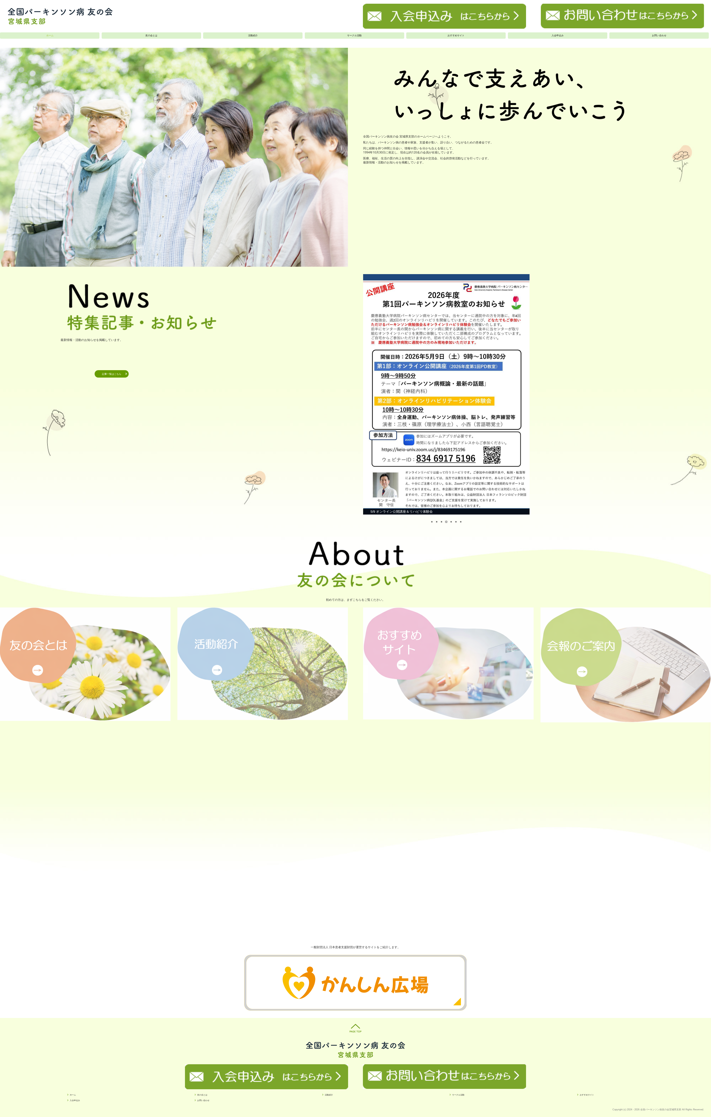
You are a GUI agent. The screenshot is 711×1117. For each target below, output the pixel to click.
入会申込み (558, 35)
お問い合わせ (659, 35)
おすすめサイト (456, 35)
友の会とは (151, 35)
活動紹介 (253, 35)
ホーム (50, 35)
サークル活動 (354, 35)
